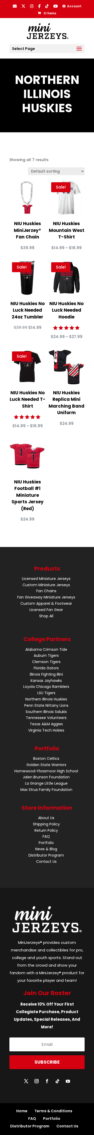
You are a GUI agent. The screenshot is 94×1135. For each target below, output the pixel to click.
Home (21, 1111)
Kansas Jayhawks (46, 680)
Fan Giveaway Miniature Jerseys (46, 597)
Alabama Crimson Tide (46, 649)
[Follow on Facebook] (47, 1081)
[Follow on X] (26, 1081)
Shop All (46, 616)
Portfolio (46, 842)
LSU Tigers (46, 692)
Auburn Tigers (46, 655)
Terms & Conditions (53, 1111)
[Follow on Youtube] (68, 1081)
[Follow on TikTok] (57, 1081)
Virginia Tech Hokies (46, 730)
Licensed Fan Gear (46, 609)
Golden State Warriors (46, 764)
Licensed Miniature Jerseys (46, 578)
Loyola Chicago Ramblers (46, 686)
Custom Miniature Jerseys (46, 585)
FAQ (46, 836)
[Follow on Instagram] (36, 1081)
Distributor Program (46, 855)
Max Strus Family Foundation (46, 789)
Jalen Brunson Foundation (46, 777)
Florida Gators (46, 668)
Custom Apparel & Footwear (46, 603)
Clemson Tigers (46, 661)
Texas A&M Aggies (46, 724)
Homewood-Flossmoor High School (46, 771)
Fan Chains (46, 591)
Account (73, 6)
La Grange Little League (46, 783)
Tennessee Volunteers (46, 717)
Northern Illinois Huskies (46, 699)
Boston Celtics (46, 758)
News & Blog (46, 849)
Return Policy (46, 830)
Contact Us (46, 861)
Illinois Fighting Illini (46, 674)
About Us (46, 817)
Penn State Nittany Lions (46, 705)
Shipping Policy (46, 824)
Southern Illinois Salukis (46, 711)
